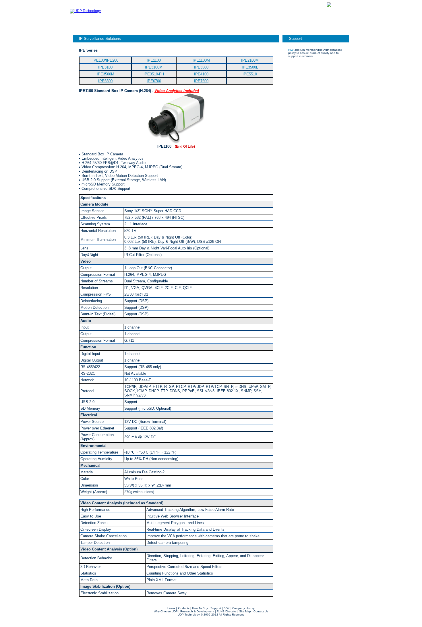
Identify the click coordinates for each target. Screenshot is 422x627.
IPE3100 (105, 67)
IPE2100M (250, 60)
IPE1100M (201, 60)
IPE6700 (154, 81)
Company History (243, 608)
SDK (227, 608)
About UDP (205, 4)
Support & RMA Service (268, 4)
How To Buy (200, 608)
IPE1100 (154, 60)
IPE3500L (250, 67)
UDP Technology (189, 614)
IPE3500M (105, 74)
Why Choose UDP (166, 611)
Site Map (245, 611)
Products (229, 4)
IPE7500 (201, 81)
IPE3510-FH (154, 74)
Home (171, 608)
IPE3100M (153, 67)
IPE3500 (201, 67)
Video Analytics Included (176, 91)
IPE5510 (250, 74)
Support (295, 38)
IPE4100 (201, 74)
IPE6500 (105, 81)
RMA (291, 49)
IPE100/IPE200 (105, 60)
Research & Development (197, 611)
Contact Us (309, 4)
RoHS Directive (227, 611)
